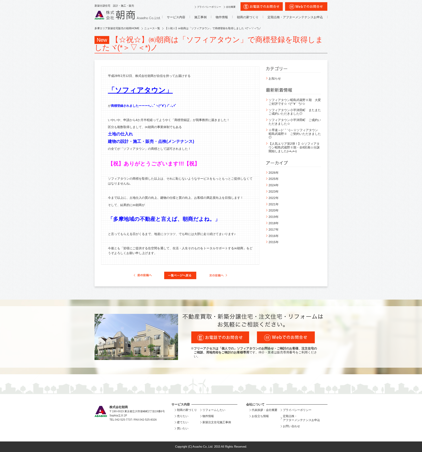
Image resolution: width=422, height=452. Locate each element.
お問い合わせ (291, 426)
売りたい (182, 416)
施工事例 (200, 17)
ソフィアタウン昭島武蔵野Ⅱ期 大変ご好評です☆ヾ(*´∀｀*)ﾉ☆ (295, 101)
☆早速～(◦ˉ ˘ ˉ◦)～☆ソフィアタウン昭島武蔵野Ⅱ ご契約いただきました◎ (295, 133)
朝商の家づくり (247, 17)
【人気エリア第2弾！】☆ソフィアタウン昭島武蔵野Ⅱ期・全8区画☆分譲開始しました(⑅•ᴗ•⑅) (294, 147)
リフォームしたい (213, 410)
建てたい (182, 422)
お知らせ (275, 78)
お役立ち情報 (260, 416)
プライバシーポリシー (209, 6)
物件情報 (222, 17)
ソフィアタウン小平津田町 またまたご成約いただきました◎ (295, 112)
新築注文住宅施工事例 (216, 422)
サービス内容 (176, 17)
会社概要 (231, 6)
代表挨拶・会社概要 (264, 410)
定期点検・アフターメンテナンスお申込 (295, 17)
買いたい (182, 428)
